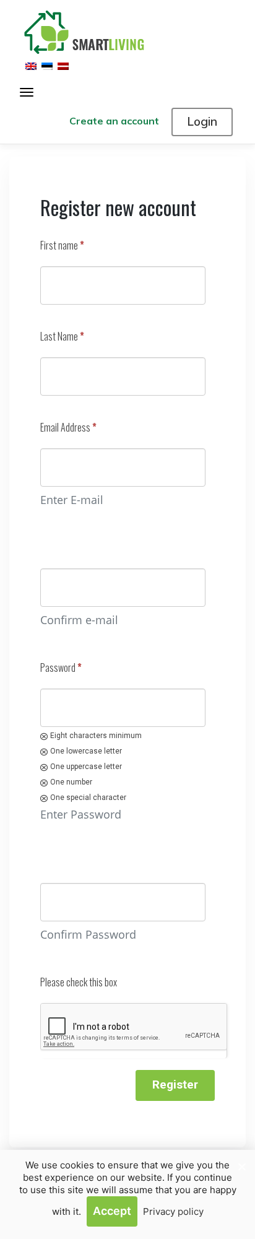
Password (61, 667)
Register (175, 1084)
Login (202, 121)
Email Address (68, 427)
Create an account (114, 121)
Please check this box (78, 982)
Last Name (62, 336)
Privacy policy (173, 1211)
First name (62, 245)
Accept (112, 1210)
